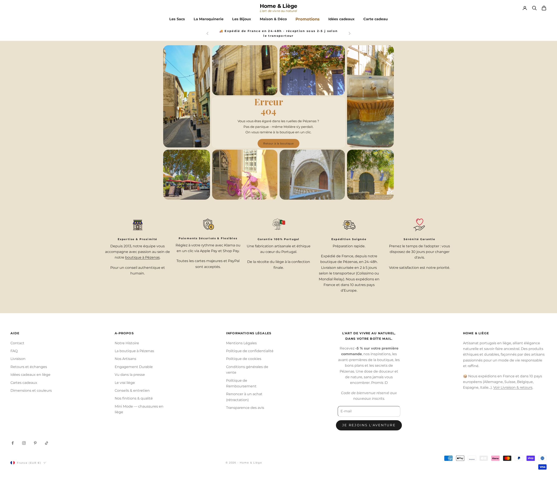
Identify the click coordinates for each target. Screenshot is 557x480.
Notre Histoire (127, 343)
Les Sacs (177, 19)
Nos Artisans (125, 359)
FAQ (14, 351)
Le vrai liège (125, 383)
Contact (17, 343)
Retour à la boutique (278, 143)
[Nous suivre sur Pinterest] (35, 443)
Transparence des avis (245, 408)
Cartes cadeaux (23, 383)
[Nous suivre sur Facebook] (12, 443)
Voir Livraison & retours (512, 387)
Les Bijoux (241, 19)
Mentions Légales (241, 343)
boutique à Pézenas (142, 257)
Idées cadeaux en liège (30, 375)
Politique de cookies (243, 359)
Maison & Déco (273, 19)
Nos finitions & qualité (134, 398)
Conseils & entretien (132, 390)
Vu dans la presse (130, 375)
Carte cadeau (375, 19)
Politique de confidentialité (249, 351)
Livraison (17, 359)
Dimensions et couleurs (31, 390)
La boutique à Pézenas (134, 351)
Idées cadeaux (341, 19)
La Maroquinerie (208, 19)
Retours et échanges (28, 367)
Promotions (307, 19)
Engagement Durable (134, 367)
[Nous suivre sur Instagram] (24, 443)
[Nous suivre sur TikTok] (46, 443)
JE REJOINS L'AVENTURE (369, 425)
